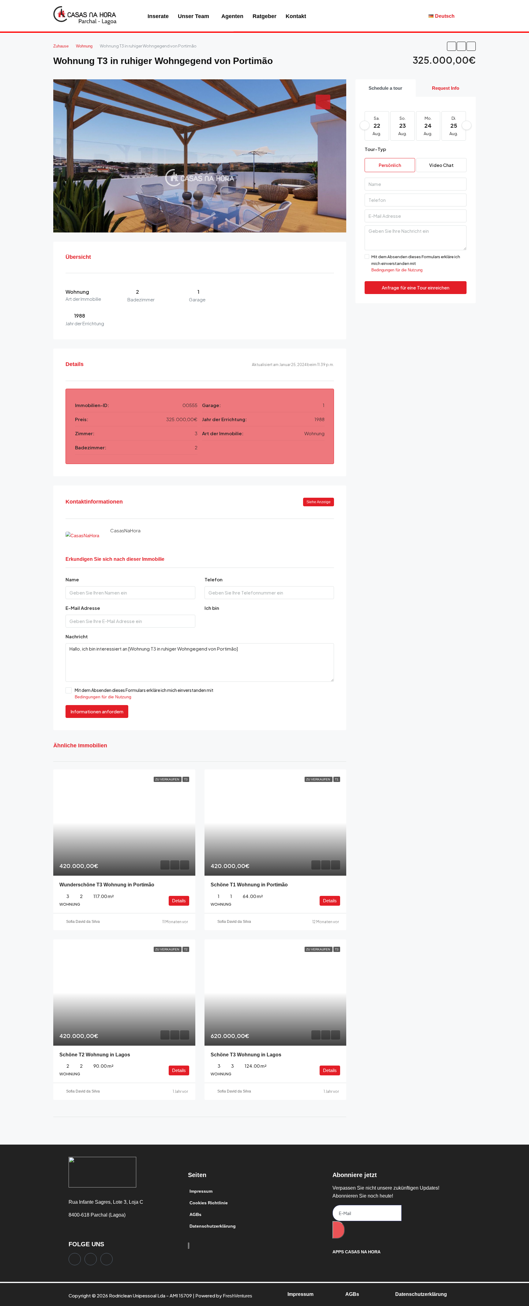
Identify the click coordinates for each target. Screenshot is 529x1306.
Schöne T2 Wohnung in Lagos (94, 1054)
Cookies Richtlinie (208, 1202)
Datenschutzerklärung (212, 1226)
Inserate (158, 16)
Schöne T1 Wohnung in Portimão (249, 884)
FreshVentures (237, 1295)
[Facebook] (367, 16)
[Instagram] (380, 16)
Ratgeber (264, 16)
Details (179, 900)
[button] (195, 16)
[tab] (323, 102)
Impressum (200, 1191)
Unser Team (193, 16)
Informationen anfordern (96, 711)
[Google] (392, 16)
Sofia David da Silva (83, 921)
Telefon (213, 579)
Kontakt (296, 16)
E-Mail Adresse (83, 608)
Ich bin (211, 608)
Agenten (232, 16)
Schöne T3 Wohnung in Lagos (246, 1054)
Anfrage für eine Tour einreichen (415, 287)
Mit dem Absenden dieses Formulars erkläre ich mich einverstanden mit (144, 693)
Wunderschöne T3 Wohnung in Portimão (106, 884)
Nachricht (77, 636)
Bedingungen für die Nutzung (103, 696)
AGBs (195, 1214)
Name (72, 579)
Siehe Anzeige (318, 502)
